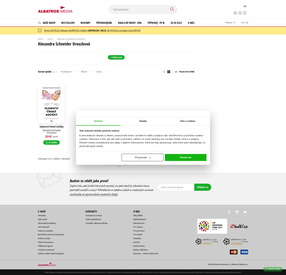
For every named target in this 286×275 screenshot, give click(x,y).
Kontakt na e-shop (94, 215)
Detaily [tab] (143, 121)
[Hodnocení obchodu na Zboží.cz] (237, 225)
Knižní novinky (44, 238)
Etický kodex (139, 246)
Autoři (50, 39)
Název (84, 71)
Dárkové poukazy (45, 242)
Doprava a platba (45, 230)
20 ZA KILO (176, 23)
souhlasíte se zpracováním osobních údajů (94, 194)
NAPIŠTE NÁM (274, 269)
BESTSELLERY (68, 23)
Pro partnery (139, 230)
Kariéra (136, 242)
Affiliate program (45, 246)
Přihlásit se (202, 187)
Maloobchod (138, 223)
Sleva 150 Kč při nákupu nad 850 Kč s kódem (71, 30)
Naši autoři (42, 219)
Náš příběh (138, 215)
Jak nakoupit (43, 227)
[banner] (55, 7)
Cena (99, 71)
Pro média (137, 234)
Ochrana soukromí (46, 249)
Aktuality (42, 215)
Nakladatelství (139, 219)
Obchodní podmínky (47, 223)
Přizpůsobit (141, 157)
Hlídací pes (117, 57)
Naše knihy (48, 23)
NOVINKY (85, 23)
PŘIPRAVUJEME (104, 23)
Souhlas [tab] (98, 121)
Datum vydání (44, 71)
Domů (40, 39)
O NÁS (191, 23)
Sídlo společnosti (93, 219)
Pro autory (138, 227)
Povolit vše (185, 157)
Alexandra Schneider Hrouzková (51, 131)
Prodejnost (66, 71)
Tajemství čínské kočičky (51, 126)
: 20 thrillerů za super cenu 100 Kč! (120, 30)
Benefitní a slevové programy (51, 234)
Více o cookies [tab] (187, 121)
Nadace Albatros (140, 249)
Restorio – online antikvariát (145, 253)
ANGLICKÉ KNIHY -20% (130, 23)
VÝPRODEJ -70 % (156, 23)
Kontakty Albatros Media (97, 223)
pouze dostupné (186, 71)
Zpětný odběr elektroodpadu (51, 253)
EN (245, 6)
